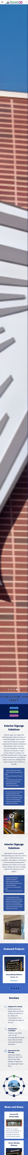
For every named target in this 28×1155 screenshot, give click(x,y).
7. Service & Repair (14, 1086)
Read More (14, 980)
